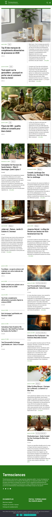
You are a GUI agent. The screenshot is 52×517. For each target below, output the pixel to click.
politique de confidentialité (10, 507)
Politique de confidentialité (30, 515)
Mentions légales (7, 502)
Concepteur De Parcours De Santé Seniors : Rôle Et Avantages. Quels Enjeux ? (11, 167)
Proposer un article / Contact (11, 504)
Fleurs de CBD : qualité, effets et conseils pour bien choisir (11, 128)
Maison (39, 169)
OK (17, 515)
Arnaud (3, 289)
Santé (9, 44)
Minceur (38, 383)
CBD (10, 122)
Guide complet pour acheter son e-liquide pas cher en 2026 (12, 285)
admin (3, 276)
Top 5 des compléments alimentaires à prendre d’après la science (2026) (12, 300)
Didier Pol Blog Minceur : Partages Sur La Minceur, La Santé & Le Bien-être (38, 388)
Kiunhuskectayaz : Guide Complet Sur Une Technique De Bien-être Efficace (38, 438)
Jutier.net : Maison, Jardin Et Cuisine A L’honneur (12, 230)
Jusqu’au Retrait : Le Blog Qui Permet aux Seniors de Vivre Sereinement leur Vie (38, 231)
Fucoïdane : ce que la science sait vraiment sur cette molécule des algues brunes (12, 271)
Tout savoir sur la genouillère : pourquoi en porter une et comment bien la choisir (12, 74)
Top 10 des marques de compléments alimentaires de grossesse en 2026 (12, 50)
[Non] (50, 513)
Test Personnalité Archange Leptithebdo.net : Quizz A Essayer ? (12, 344)
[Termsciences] (11, 2)
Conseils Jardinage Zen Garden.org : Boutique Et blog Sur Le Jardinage (38, 174)
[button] (47, 2)
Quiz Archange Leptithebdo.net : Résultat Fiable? (12, 314)
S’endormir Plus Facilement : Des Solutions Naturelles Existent (38, 336)
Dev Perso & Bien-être (41, 283)
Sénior (13, 161)
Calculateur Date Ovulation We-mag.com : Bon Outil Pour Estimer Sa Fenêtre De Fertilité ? (12, 329)
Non (21, 515)
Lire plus (46, 60)
